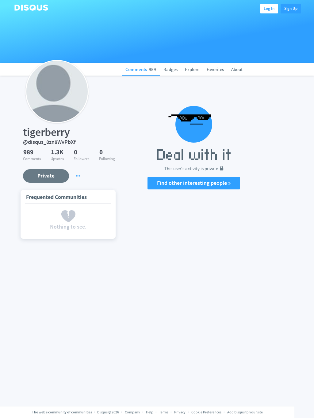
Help (149, 412)
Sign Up (290, 8)
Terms (163, 412)
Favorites (215, 69)
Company (132, 412)
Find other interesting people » (194, 182)
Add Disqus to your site (245, 412)
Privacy (180, 412)
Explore (192, 69)
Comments (140, 69)
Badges (170, 69)
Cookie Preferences (206, 412)
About (237, 69)
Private (46, 175)
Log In (269, 8)
